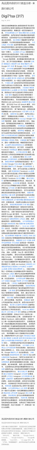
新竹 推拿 (10, 66)
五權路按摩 (9, 200)
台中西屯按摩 (21, 278)
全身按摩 (15, 338)
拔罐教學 (25, 102)
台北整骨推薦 (12, 159)
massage (22, 119)
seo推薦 (32, 33)
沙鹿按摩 (13, 64)
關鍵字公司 (28, 64)
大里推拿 (25, 88)
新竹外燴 (22, 176)
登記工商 (30, 116)
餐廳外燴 (18, 236)
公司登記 (10, 376)
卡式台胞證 (15, 243)
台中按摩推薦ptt (28, 221)
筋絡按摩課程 (30, 286)
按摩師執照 (5, 362)
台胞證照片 (10, 379)
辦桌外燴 (7, 393)
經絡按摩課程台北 (17, 145)
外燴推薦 (23, 140)
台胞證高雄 (5, 357)
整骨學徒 (21, 131)
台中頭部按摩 (11, 348)
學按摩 (18, 281)
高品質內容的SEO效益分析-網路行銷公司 (17, 6)
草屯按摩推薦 (10, 33)
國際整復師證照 (29, 200)
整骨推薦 (8, 386)
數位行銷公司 (22, 371)
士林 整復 (11, 290)
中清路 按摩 (9, 83)
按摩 (20, 338)
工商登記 (25, 236)
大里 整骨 (25, 111)
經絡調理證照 (14, 355)
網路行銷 (25, 33)
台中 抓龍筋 (5, 281)
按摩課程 (24, 305)
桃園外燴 (30, 193)
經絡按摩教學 (17, 269)
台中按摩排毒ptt (14, 388)
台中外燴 (10, 69)
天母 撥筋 (10, 45)
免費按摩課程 (14, 219)
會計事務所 (17, 40)
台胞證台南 (21, 78)
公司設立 (22, 219)
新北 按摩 (28, 157)
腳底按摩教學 (10, 162)
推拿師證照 (11, 224)
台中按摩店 (22, 267)
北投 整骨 (8, 95)
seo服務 (8, 78)
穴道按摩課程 (27, 166)
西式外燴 (25, 338)
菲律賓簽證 (22, 126)
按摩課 (10, 269)
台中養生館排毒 (21, 152)
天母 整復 (26, 205)
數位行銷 (32, 102)
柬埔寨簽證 (16, 171)
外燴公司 (26, 66)
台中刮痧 (11, 188)
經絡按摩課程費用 (16, 205)
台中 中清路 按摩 (29, 240)
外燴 (30, 236)
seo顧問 (8, 145)
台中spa (22, 52)
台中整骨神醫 (18, 200)
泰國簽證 (7, 64)
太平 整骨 (17, 312)
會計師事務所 (10, 236)
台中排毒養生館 (26, 376)
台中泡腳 (25, 345)
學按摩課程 (12, 395)
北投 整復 (20, 64)
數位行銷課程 (13, 267)
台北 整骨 (23, 388)
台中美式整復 (22, 90)
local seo (25, 226)
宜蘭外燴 (25, 355)
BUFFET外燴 (6, 49)
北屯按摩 (24, 374)
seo (11, 157)
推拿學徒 (4, 195)
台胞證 (11, 274)
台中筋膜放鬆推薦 (11, 135)
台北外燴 (16, 183)
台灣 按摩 (13, 393)
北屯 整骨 (11, 276)
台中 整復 (18, 33)
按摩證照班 (30, 224)
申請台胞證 (18, 164)
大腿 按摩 (11, 195)
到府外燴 (24, 398)
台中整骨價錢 (10, 340)
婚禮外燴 (13, 114)
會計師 (13, 78)
